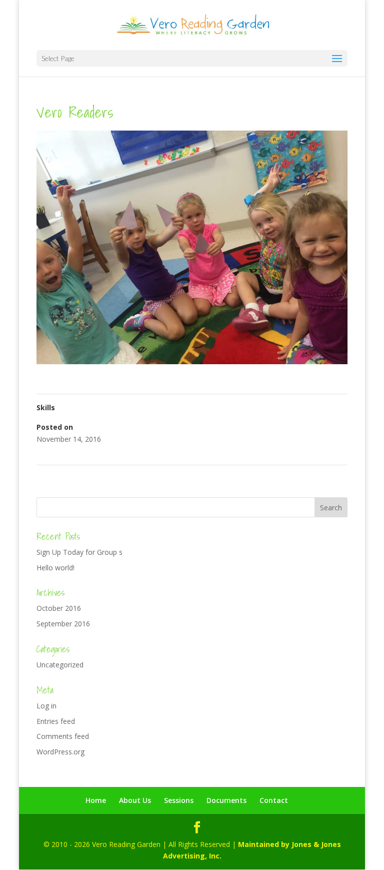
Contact (274, 800)
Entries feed (55, 721)
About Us (135, 800)
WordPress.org (60, 751)
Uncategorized (60, 664)
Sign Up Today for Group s (79, 552)
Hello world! (55, 567)
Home (96, 800)
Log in (46, 705)
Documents (226, 800)
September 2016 (63, 623)
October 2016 (58, 608)
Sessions (179, 800)
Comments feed (62, 736)
